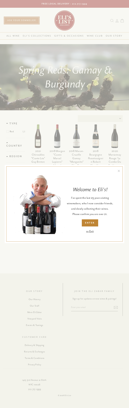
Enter (90, 223)
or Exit (90, 231)
